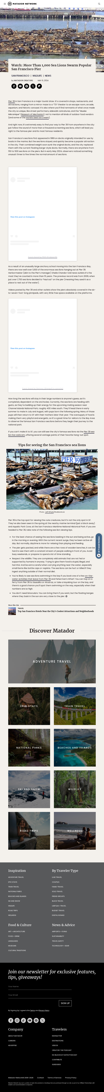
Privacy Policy (67, 562)
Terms (55, 562)
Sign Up (77, 555)
